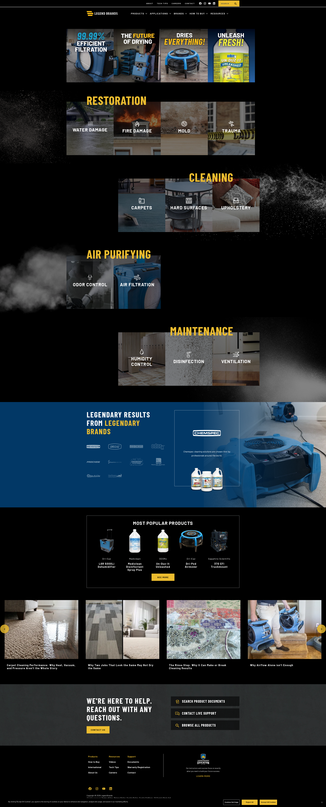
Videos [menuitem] (112, 761)
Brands (179, 13)
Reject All (249, 802)
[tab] (93, 446)
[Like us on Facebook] (200, 3)
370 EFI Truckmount (219, 565)
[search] (235, 3)
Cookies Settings (231, 802)
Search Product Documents (203, 701)
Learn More (90, 154)
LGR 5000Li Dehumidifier (107, 565)
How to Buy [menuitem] (94, 761)
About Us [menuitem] (92, 772)
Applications (159, 13)
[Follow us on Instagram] (205, 3)
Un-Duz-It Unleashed (163, 565)
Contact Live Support (199, 713)
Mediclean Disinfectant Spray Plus (135, 566)
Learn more (90, 308)
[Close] (322, 802)
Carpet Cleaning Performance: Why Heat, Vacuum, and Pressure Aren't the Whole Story (41, 667)
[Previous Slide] (4, 628)
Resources (218, 13)
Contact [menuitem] (190, 3)
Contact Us (98, 730)
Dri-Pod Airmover (191, 565)
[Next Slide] (321, 628)
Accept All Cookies (268, 802)
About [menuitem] (149, 3)
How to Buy (198, 13)
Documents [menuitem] (133, 761)
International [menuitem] (94, 767)
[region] (163, 802)
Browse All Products (199, 725)
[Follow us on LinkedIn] (214, 3)
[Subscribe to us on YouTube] (209, 3)
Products (138, 13)
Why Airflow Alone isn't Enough (271, 665)
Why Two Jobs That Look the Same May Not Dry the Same (120, 667)
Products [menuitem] (93, 756)
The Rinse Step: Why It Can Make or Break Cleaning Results (197, 667)
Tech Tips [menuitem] (162, 3)
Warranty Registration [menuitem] (138, 767)
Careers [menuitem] (176, 3)
